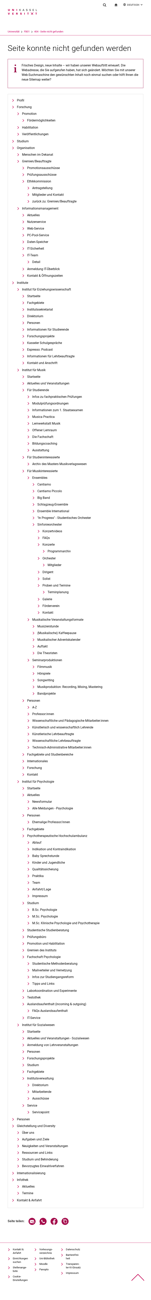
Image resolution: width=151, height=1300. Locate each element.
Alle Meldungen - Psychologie (52, 808)
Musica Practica (43, 417)
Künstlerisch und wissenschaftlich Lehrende (62, 727)
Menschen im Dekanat (37, 154)
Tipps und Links (43, 984)
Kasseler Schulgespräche (44, 343)
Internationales (37, 761)
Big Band (43, 498)
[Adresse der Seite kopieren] (65, 1224)
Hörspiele (43, 673)
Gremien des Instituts (41, 950)
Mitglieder (54, 565)
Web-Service (35, 228)
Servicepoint (40, 1112)
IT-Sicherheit (35, 248)
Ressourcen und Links (37, 1153)
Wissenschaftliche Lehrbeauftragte (56, 741)
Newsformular (42, 802)
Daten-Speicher (37, 242)
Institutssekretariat (40, 309)
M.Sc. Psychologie (45, 916)
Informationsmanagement (40, 208)
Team (36, 882)
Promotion (29, 114)
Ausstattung (40, 450)
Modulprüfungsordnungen (50, 403)
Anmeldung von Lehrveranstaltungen (52, 1045)
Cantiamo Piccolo (49, 491)
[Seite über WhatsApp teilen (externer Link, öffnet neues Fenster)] (43, 1224)
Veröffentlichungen (35, 134)
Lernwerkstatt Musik (46, 423)
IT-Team (32, 255)
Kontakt (47, 612)
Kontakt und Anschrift (42, 363)
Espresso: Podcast (40, 349)
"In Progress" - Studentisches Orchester (64, 518)
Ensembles (39, 478)
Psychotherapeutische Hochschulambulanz (57, 836)
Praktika (38, 876)
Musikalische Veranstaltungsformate (57, 619)
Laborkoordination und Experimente (52, 991)
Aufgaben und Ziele (35, 1139)
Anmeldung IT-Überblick (43, 269)
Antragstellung (42, 188)
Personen (33, 323)
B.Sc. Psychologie (44, 910)
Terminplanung (58, 592)
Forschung (24, 107)
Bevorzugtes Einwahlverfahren (43, 1166)
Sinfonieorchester (49, 524)
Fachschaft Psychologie (44, 957)
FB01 (27, 31)
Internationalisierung (31, 1173)
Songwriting (45, 680)
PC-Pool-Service (38, 235)
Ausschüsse (40, 1098)
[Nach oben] (138, 1277)
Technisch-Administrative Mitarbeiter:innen (61, 747)
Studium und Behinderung (40, 1159)
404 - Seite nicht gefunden (48, 31)
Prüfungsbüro (36, 937)
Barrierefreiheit (72, 1256)
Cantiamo (44, 484)
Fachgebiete (35, 303)
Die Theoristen (47, 653)
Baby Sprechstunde (45, 856)
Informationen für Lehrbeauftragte (51, 356)
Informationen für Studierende (48, 329)
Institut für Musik (34, 370)
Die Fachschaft (42, 437)
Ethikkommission (39, 181)
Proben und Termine (56, 585)
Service (32, 1105)
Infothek (22, 1180)
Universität (13, 31)
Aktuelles (33, 215)
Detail (36, 262)
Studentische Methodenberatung (54, 963)
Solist (46, 579)
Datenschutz (73, 1249)
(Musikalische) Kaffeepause (56, 633)
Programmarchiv (59, 551)
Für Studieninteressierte (43, 457)
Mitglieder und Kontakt (48, 195)
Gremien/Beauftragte (36, 161)
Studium (23, 141)
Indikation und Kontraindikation (54, 849)
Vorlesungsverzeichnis (46, 1251)
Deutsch (135, 4)
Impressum (40, 896)
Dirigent (47, 572)
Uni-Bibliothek (47, 1258)
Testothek (34, 997)
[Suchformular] (105, 5)
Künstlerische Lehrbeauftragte (53, 734)
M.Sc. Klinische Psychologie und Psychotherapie (65, 923)
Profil (20, 100)
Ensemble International (53, 511)
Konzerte (48, 544)
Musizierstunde (48, 626)
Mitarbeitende (41, 1092)
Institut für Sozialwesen (38, 1025)
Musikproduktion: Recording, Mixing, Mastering (69, 687)
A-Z (34, 707)
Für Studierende (38, 390)
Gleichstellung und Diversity (36, 1126)
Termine (27, 1193)
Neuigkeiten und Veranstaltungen (45, 1146)
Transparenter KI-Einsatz (73, 1265)
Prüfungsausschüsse (41, 175)
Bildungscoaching (44, 443)
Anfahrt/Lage (41, 889)
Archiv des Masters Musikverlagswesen (59, 464)
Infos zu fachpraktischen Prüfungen (57, 397)
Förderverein (51, 606)
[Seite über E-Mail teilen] (32, 1224)
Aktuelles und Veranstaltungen (48, 383)
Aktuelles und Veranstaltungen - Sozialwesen (58, 1038)
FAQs (46, 538)
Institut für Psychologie (38, 781)
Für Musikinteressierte (42, 471)
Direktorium (35, 316)
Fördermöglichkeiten (41, 120)
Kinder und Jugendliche (48, 862)
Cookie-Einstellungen (20, 1278)
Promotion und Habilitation (46, 943)
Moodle (43, 1263)
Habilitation (30, 127)
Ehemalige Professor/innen (51, 822)
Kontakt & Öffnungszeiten (45, 276)
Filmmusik (44, 667)
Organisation (26, 148)
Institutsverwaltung (40, 1078)
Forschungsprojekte (40, 336)
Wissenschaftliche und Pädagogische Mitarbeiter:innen (70, 721)
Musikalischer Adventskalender (58, 640)
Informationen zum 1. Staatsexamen (57, 410)
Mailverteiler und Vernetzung (52, 970)
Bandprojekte (46, 693)
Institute (22, 283)
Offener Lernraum (44, 430)
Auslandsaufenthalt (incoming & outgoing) (56, 1004)
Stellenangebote (20, 1269)
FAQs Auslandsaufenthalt (50, 1011)
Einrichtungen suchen (20, 1260)
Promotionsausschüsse (43, 168)
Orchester (49, 558)
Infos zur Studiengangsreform (53, 977)
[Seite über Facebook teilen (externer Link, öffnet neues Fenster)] (54, 1224)
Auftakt (42, 646)
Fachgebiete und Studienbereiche (50, 754)
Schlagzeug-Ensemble (52, 504)
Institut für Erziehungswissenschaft (46, 289)
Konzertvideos (52, 531)
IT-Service (33, 1018)
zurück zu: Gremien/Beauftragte (54, 201)
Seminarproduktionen (47, 660)
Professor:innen (43, 714)
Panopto (44, 1269)
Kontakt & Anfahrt (29, 1200)
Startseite (33, 296)
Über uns (28, 1133)
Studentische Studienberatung (48, 930)
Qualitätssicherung (45, 869)
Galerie (47, 599)
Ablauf (36, 842)
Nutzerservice (36, 222)
